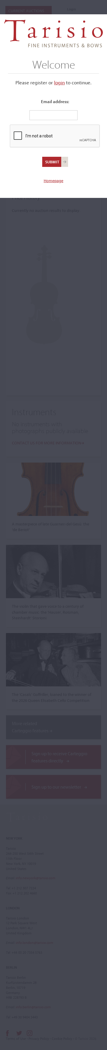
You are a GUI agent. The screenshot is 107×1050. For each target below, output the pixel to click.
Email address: (55, 101)
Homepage (53, 180)
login (59, 82)
